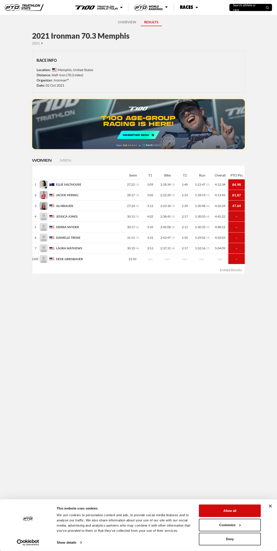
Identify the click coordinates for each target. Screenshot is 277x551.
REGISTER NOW (138, 124)
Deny (230, 539)
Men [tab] (65, 160)
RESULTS (151, 22)
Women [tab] (42, 160)
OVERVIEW (127, 22)
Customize (227, 525)
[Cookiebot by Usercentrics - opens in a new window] (28, 542)
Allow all (229, 511)
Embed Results (231, 270)
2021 (36, 43)
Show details (66, 542)
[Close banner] (270, 506)
